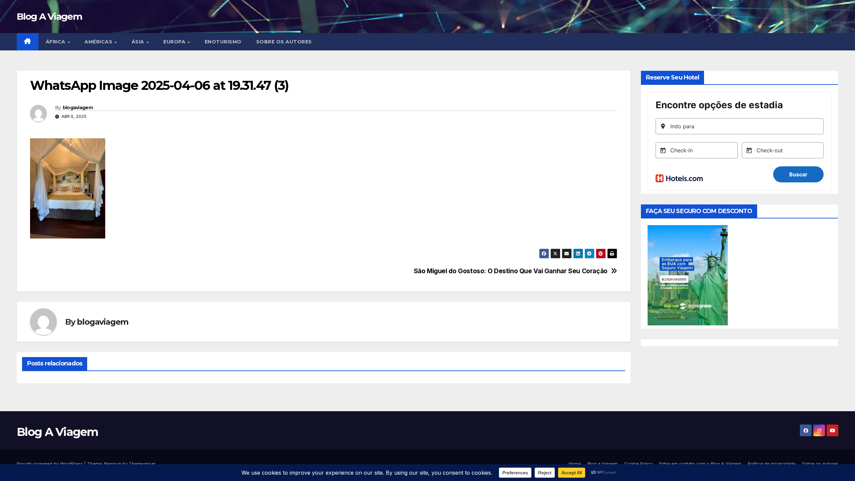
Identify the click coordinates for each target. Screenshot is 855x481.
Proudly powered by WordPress (50, 463)
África (56, 42)
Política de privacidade (772, 463)
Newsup (112, 463)
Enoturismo (223, 42)
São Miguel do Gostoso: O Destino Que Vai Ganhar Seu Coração (511, 271)
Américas (99, 42)
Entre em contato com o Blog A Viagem (700, 463)
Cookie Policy (638, 463)
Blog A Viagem (49, 16)
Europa (175, 42)
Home (575, 463)
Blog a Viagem (602, 463)
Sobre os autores (284, 42)
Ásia (139, 42)
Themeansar (142, 463)
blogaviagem (78, 108)
